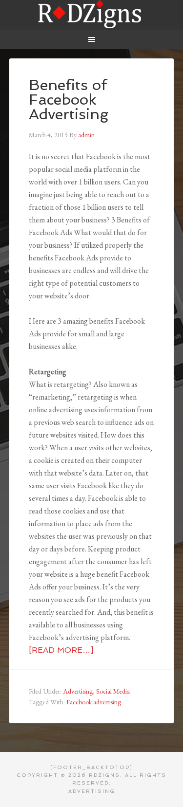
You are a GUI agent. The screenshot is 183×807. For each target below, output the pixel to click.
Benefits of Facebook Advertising (68, 99)
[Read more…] (61, 650)
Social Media (113, 691)
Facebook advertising (93, 701)
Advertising (78, 691)
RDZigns (91, 14)
